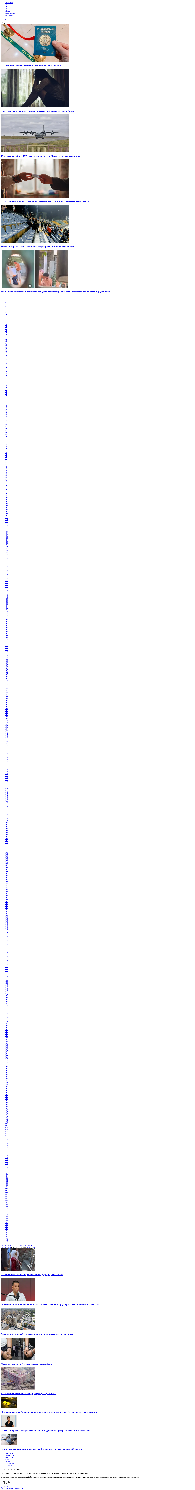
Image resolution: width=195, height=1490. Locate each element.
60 (6, 416)
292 (6, 887)
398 (6, 1103)
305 (6, 914)
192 (6, 684)
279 (6, 861)
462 (6, 1233)
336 (6, 977)
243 (6, 788)
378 (6, 1062)
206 (6, 713)
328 (6, 961)
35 (6, 365)
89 (6, 475)
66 (6, 428)
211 (6, 723)
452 (6, 1212)
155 (6, 609)
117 (6, 532)
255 (6, 812)
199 (6, 698)
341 (6, 987)
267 (6, 837)
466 (6, 1241)
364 (6, 1034)
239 (6, 780)
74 (6, 444)
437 (6, 1182)
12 (6, 319)
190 (6, 680)
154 (6, 607)
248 (6, 798)
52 (6, 400)
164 (6, 627)
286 (6, 875)
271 (6, 845)
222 (6, 745)
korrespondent (6, 19)
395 (6, 1097)
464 (6, 1237)
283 (6, 869)
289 (6, 881)
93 (6, 483)
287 (6, 877)
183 (6, 666)
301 (6, 906)
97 (6, 491)
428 (6, 1164)
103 (6, 503)
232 (6, 766)
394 (6, 1095)
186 (6, 672)
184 (6, 668)
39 (6, 373)
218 (6, 737)
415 (6, 1137)
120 (6, 538)
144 (6, 587)
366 (6, 1038)
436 (6, 1180)
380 (6, 1066)
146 (6, 591)
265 (6, 833)
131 (6, 560)
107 (6, 512)
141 (6, 581)
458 (6, 1225)
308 (6, 920)
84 (6, 465)
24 (6, 343)
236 (6, 774)
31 (6, 357)
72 (6, 440)
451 (6, 1210)
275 (6, 853)
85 (6, 467)
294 (6, 891)
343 (6, 991)
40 (6, 375)
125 (6, 548)
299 (6, 902)
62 (6, 420)
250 (6, 802)
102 (6, 501)
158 (6, 615)
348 (6, 1001)
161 (6, 621)
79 (6, 455)
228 (6, 757)
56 (6, 408)
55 (6, 406)
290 (6, 883)
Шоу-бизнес (10, 13)
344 (6, 993)
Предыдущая (6, 1245)
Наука (7, 11)
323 (6, 950)
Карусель (9, 15)
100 (6, 497)
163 (6, 625)
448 (6, 1204)
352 (6, 1009)
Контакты (4, 1486)
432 (6, 1172)
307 (6, 918)
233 (6, 768)
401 (6, 1109)
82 (6, 461)
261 (6, 824)
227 (6, 755)
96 (6, 489)
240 (6, 782)
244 (6, 790)
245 (6, 792)
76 (6, 449)
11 (6, 317)
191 (6, 682)
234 (6, 770)
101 (6, 499)
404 (6, 1115)
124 (6, 546)
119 (6, 536)
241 (6, 784)
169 (6, 638)
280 (6, 863)
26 (6, 347)
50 (6, 396)
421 (6, 1149)
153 (6, 605)
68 (6, 432)
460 (6, 1229)
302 (6, 908)
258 (6, 818)
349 (6, 1003)
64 (6, 424)
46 (6, 388)
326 (6, 956)
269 (6, 841)
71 (6, 438)
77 (6, 451)
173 (6, 646)
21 (6, 337)
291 (6, 885)
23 (6, 341)
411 (6, 1129)
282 (6, 867)
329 (6, 963)
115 (6, 528)
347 (6, 999)
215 (6, 731)
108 (6, 514)
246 (6, 794)
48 (6, 392)
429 (6, 1166)
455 (6, 1219)
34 (6, 363)
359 (6, 1024)
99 (6, 495)
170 (6, 640)
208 (6, 717)
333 (6, 971)
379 (6, 1064)
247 (6, 796)
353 (6, 1011)
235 (6, 772)
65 (6, 426)
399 (6, 1105)
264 (6, 831)
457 (6, 1223)
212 (6, 725)
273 (6, 849)
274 (6, 851)
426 (6, 1160)
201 (6, 703)
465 (6, 1239)
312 (6, 928)
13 (6, 321)
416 (6, 1139)
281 (6, 865)
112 (6, 522)
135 (6, 568)
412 (6, 1131)
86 (6, 469)
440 (6, 1188)
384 (6, 1074)
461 (6, 1231)
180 (6, 660)
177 (6, 654)
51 (6, 398)
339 (6, 983)
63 (6, 422)
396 (6, 1099)
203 (6, 707)
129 (6, 556)
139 (6, 577)
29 (6, 353)
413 (6, 1133)
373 (6, 1052)
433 (6, 1174)
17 (6, 329)
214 (6, 729)
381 (6, 1068)
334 (6, 973)
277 (6, 857)
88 (6, 473)
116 (6, 530)
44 (6, 384)
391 (6, 1089)
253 (6, 808)
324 (6, 952)
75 (6, 447)
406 (6, 1119)
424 (6, 1156)
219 (6, 739)
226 (6, 753)
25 (6, 345)
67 (6, 430)
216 (6, 733)
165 (6, 629)
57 (6, 410)
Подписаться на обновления (12, 1488)
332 (6, 969)
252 (6, 806)
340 (6, 985)
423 (6, 1154)
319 (6, 942)
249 (6, 800)
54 (6, 404)
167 (6, 633)
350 (6, 1005)
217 (6, 735)
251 (6, 804)
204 (6, 709)
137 (6, 572)
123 (6, 544)
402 (6, 1111)
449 (6, 1206)
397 (6, 1101)
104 (6, 505)
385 (6, 1076)
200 (6, 700)
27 (6, 349)
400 (6, 1107)
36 (6, 367)
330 (6, 965)
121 (6, 540)
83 (6, 463)
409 (6, 1125)
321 (6, 946)
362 (6, 1030)
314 (6, 932)
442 (6, 1192)
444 (6, 1196)
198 (6, 696)
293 (6, 889)
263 (6, 828)
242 (6, 786)
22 (6, 339)
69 (6, 434)
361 (6, 1028)
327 (6, 959)
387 (6, 1080)
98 (6, 493)
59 (6, 414)
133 (6, 564)
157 (6, 613)
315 (6, 934)
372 (6, 1050)
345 (6, 995)
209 (6, 719)
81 (6, 459)
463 (6, 1235)
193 (6, 686)
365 (6, 1036)
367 (6, 1040)
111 (6, 520)
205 (6, 711)
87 (6, 471)
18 (6, 331)
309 (6, 922)
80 (6, 457)
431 (6, 1170)
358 (6, 1021)
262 (6, 826)
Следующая (27, 1245)
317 (6, 938)
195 (6, 690)
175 (6, 650)
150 (6, 599)
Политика (9, 3)
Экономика (9, 5)
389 (6, 1084)
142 (6, 583)
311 (6, 926)
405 (6, 1117)
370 (6, 1046)
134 (6, 566)
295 (6, 893)
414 (6, 1135)
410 (6, 1127)
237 (6, 776)
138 (6, 575)
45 (6, 386)
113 (6, 524)
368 (6, 1042)
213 (6, 727)
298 (6, 900)
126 (6, 550)
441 (6, 1190)
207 (6, 715)
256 (6, 814)
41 (6, 377)
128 (6, 554)
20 (6, 335)
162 (6, 623)
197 (6, 694)
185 (6, 670)
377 (6, 1060)
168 (6, 635)
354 (6, 1013)
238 (6, 778)
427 (6, 1162)
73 (6, 442)
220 (6, 741)
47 (6, 390)
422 (6, 1152)
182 (6, 664)
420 (6, 1147)
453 (6, 1214)
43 (6, 382)
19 (6, 333)
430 (6, 1168)
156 (6, 611)
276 (6, 855)
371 (6, 1048)
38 (6, 371)
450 (6, 1208)
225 (6, 751)
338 (6, 981)
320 (6, 944)
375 (6, 1056)
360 (6, 1026)
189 (6, 678)
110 (6, 518)
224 (6, 749)
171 (6, 642)
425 (6, 1158)
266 (6, 835)
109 (6, 516)
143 (6, 585)
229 (6, 759)
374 (6, 1054)
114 (6, 526)
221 (6, 743)
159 (6, 617)
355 (6, 1015)
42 (6, 379)
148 (6, 595)
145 (6, 589)
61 (6, 418)
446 (6, 1200)
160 (6, 619)
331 (6, 967)
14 (6, 323)
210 (6, 721)
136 (6, 570)
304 (6, 912)
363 (6, 1032)
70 (6, 436)
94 (6, 485)
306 (6, 916)
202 (6, 705)
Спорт (7, 9)
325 (6, 954)
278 (6, 859)
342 (6, 989)
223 (6, 747)
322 (6, 948)
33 (6, 361)
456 (6, 1221)
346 (6, 997)
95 (6, 487)
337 (6, 979)
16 (6, 327)
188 (6, 676)
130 (6, 558)
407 (6, 1121)
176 (6, 652)
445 (6, 1198)
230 (6, 761)
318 (6, 940)
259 (6, 820)
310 (6, 924)
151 (6, 601)
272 (6, 847)
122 (6, 542)
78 (6, 453)
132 (6, 562)
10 (6, 314)
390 (6, 1087)
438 (6, 1184)
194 (6, 688)
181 (6, 662)
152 (6, 603)
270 (6, 843)
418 (6, 1143)
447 (6, 1202)
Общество (9, 7)
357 (6, 1019)
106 (6, 510)
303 (6, 910)
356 (6, 1017)
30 (6, 355)
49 (6, 394)
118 (6, 534)
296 (6, 896)
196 (6, 692)
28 (6, 351)
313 (6, 930)
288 (6, 879)
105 (6, 507)
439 (6, 1186)
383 (6, 1072)
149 (6, 597)
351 (6, 1007)
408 (6, 1123)
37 (6, 369)
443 (6, 1194)
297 (6, 898)
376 (6, 1058)
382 (6, 1070)
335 (6, 975)
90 (6, 477)
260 (6, 822)
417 (6, 1141)
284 (6, 871)
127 (6, 552)
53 (6, 402)
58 (6, 412)
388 (6, 1082)
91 (6, 479)
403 (6, 1113)
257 (6, 816)
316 (6, 936)
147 (6, 593)
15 (6, 325)
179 (6, 658)
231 (6, 763)
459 (6, 1227)
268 (6, 839)
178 (6, 656)
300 (6, 904)
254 (6, 810)
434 (6, 1176)
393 (6, 1093)
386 (6, 1078)
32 (6, 359)
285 (6, 873)
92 (6, 481)
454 (6, 1217)
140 (6, 579)
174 (6, 648)
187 (6, 674)
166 (6, 631)
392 (6, 1091)
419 (6, 1145)
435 (6, 1178)
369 (6, 1044)
